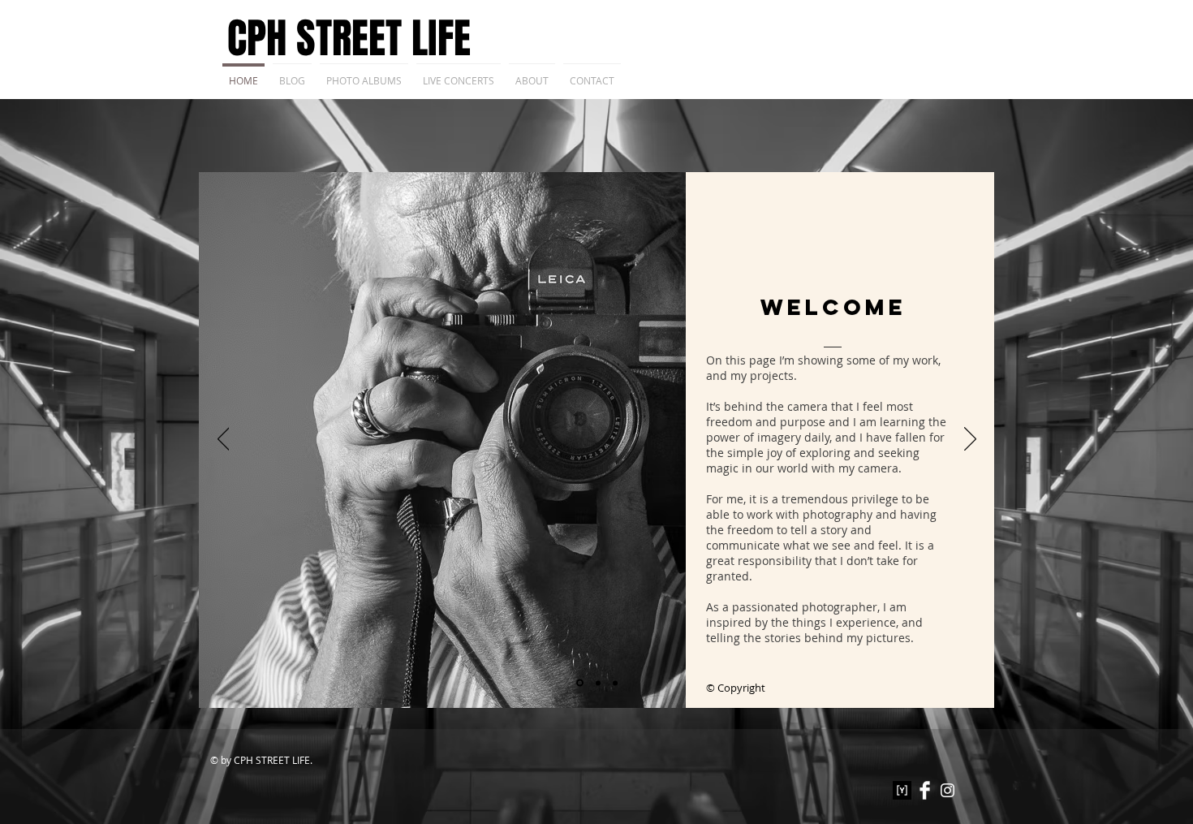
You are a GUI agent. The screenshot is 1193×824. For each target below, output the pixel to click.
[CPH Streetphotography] (947, 790)
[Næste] (970, 440)
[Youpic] (902, 790)
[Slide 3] (615, 682)
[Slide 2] (598, 682)
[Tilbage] (223, 440)
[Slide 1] (580, 683)
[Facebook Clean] (924, 790)
